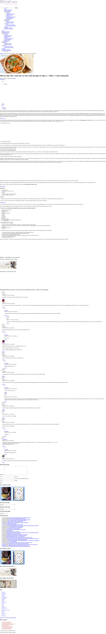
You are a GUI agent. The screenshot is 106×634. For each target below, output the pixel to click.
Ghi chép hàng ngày (10, 22)
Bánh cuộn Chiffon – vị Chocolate (13, 531)
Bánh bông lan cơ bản (10, 13)
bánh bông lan (4, 615)
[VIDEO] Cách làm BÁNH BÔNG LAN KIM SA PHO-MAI (19, 517)
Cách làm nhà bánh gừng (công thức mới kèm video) (17, 520)
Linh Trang (13, 78)
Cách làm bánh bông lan (6, 622)
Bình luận (2, 474)
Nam (3, 543)
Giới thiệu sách (7, 19)
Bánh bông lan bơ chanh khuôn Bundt (14, 533)
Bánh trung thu (9, 18)
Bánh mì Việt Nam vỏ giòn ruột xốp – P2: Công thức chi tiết (17, 522)
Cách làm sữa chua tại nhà (6, 621)
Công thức (4, 107)
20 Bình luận (2, 79)
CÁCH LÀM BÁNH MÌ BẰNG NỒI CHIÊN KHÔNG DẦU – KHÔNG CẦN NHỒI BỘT (22, 540)
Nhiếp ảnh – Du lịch (10, 21)
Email (3, 103)
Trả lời (3, 307)
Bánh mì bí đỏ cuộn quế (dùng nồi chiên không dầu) (18, 539)
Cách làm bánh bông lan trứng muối (8, 623)
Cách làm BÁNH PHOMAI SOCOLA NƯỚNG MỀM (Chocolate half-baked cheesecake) (23, 525)
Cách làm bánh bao (5, 625)
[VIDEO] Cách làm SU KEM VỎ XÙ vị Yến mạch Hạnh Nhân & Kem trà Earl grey (24, 538)
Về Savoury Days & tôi (11, 24)
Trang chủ (2, 53)
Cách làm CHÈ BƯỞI (12, 541)
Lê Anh (3, 343)
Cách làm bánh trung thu (6, 628)
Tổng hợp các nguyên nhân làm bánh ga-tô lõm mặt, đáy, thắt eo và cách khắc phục (22, 544)
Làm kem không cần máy (11, 16)
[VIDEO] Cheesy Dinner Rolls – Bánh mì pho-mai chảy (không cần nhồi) (19, 537)
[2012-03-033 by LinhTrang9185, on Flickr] (2, 202)
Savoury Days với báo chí (11, 25)
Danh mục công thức (8, 9)
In (2, 105)
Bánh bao (8, 15)
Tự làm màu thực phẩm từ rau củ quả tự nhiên (15, 524)
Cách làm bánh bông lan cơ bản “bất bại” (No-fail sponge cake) (21, 542)
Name (16, 476)
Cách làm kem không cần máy (7, 626)
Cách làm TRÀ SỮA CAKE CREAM (16, 526)
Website (16, 480)
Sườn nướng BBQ (9, 530)
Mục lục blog (2, 617)
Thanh (3, 525)
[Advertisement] (8, 93)
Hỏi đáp (5, 26)
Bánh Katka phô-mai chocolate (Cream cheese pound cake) (17, 534)
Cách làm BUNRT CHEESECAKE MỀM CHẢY (17, 518)
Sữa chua (8, 12)
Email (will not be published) (21, 478)
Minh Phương (4, 439)
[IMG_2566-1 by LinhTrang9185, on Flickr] (3, 118)
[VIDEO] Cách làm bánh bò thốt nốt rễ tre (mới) (17, 529)
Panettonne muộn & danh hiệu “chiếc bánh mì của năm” (17, 535)
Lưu (3, 104)
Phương (3, 522)
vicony (3, 457)
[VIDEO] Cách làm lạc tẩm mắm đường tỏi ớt (15, 521)
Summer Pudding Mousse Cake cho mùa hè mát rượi (15, 536)
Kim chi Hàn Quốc (10, 17)
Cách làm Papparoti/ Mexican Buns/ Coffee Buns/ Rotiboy (20, 519)
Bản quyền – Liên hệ (8, 27)
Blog (5, 8)
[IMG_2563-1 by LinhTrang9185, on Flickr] (3, 186)
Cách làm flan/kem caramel (7, 624)
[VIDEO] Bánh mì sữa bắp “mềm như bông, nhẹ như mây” (18, 545)
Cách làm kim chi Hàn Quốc (7, 627)
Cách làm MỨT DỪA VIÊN (12, 523)
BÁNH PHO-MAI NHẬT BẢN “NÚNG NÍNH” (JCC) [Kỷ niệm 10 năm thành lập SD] (23, 532)
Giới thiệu (6, 23)
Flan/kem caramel (10, 14)
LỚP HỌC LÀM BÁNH (8, 28)
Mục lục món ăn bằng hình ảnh (10, 617)
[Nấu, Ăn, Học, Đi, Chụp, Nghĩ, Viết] (8, 4)
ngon (3, 614)
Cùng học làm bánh (7, 10)
